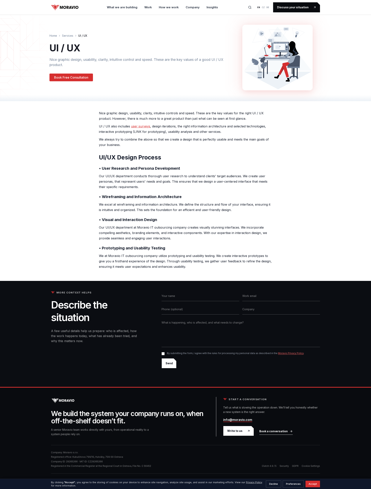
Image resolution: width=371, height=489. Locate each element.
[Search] (249, 7)
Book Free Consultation (71, 77)
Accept (313, 483)
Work (148, 7)
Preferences (293, 483)
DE (267, 7)
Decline (273, 483)
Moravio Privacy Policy (291, 353)
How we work (169, 7)
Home (53, 35)
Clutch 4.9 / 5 (269, 465)
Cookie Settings (311, 465)
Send (169, 363)
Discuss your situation (293, 7)
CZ (263, 7)
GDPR (295, 465)
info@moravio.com (237, 420)
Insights (212, 7)
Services (67, 35)
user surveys (140, 126)
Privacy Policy (254, 482)
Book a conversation (273, 431)
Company (193, 7)
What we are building (122, 7)
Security (284, 465)
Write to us (235, 430)
